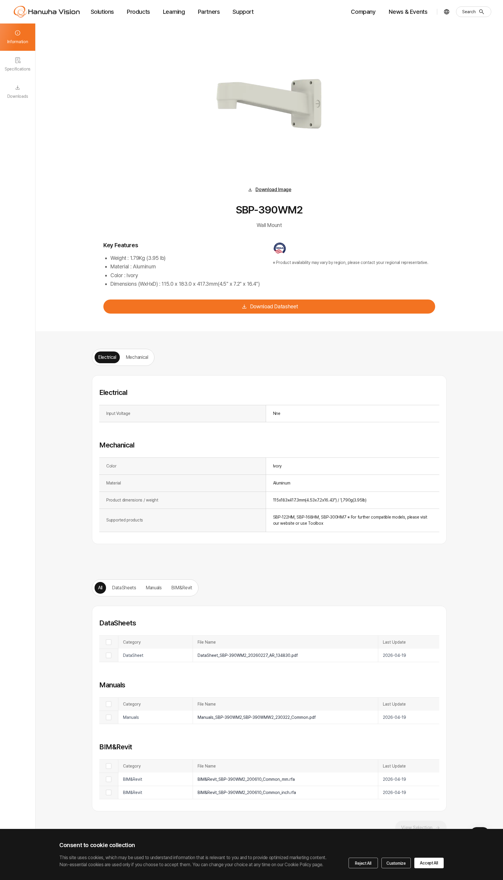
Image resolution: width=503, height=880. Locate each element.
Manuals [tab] (154, 587)
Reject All (363, 863)
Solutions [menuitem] (102, 11)
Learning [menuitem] (174, 11)
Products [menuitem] (138, 11)
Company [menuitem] (363, 11)
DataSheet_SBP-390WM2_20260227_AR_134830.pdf (248, 655)
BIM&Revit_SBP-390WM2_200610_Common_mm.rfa (246, 779)
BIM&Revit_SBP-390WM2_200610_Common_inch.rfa (247, 792)
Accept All (429, 863)
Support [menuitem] (243, 11)
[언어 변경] (446, 11)
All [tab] (100, 587)
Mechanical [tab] (137, 357)
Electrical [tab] (107, 357)
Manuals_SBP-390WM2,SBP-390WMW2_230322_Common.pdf (257, 717)
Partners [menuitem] (209, 11)
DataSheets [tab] (124, 587)
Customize (396, 863)
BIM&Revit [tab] (181, 587)
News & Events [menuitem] (408, 11)
